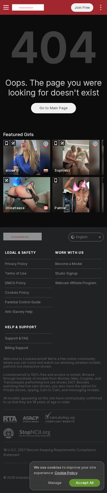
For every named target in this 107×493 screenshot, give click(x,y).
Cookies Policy (17, 293)
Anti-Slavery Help (19, 312)
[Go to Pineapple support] (9, 433)
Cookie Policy (66, 473)
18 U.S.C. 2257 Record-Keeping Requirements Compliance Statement (49, 452)
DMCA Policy (15, 283)
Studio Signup (66, 273)
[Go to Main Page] (33, 7)
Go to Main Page (53, 108)
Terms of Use (15, 273)
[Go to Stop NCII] (35, 433)
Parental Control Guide (23, 302)
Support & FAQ (16, 338)
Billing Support (16, 348)
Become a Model (68, 264)
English (82, 237)
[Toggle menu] (6, 7)
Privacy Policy (16, 264)
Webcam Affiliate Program (75, 283)
